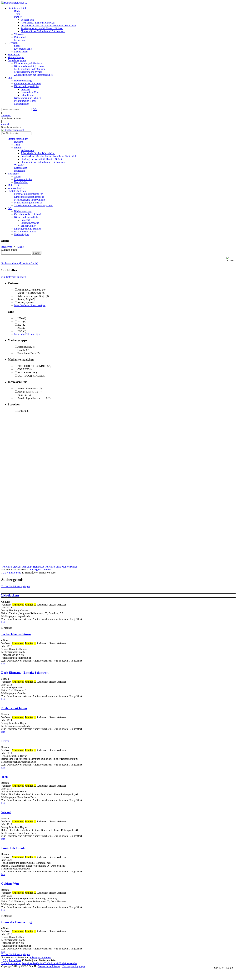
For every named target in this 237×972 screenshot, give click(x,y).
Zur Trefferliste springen (13, 277)
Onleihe (21, 350)
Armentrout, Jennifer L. (29, 289)
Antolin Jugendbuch (27, 388)
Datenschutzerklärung (49, 966)
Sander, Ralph (24, 299)
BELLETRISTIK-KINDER (31, 366)
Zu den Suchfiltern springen (15, 586)
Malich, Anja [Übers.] (28, 292)
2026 (20, 318)
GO (35, 109)
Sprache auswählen (11, 118)
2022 (20, 331)
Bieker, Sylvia (24, 302)
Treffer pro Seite (47, 572)
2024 (20, 324)
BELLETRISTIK (26, 372)
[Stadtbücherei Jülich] (12, 2)
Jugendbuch (23, 346)
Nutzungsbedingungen (73, 966)
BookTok (22, 395)
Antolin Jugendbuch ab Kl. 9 (32, 398)
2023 (20, 328)
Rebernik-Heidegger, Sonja (31, 296)
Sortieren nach (8, 569)
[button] (231, 259)
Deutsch (21, 410)
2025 (20, 321)
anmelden (6, 115)
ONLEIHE (23, 369)
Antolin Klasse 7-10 (27, 391)
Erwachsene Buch (26, 353)
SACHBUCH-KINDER (30, 375)
